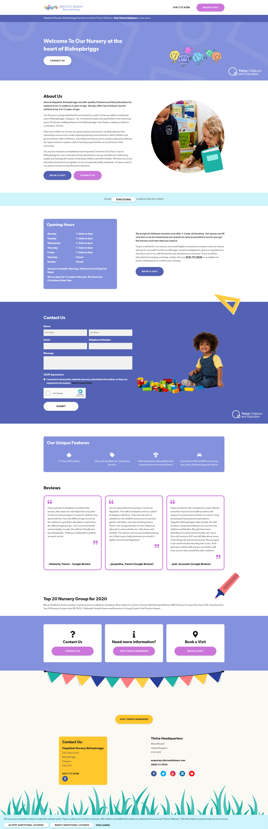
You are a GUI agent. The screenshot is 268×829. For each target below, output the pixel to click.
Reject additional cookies (72, 825)
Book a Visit (210, 7)
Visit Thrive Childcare (125, 18)
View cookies (103, 825)
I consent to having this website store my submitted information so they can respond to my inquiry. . (86, 381)
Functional (123, 199)
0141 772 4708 (181, 7)
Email (47, 340)
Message (49, 353)
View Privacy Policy (82, 383)
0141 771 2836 (194, 257)
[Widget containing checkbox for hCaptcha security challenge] (65, 393)
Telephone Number (100, 340)
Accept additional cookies (26, 825)
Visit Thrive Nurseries (134, 651)
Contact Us (57, 61)
